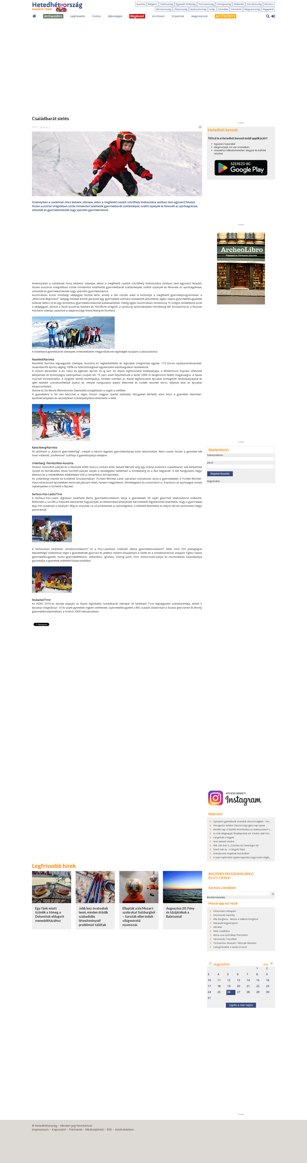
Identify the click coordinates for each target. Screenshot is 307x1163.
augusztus (222, 964)
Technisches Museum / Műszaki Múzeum (234, 943)
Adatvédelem (124, 1130)
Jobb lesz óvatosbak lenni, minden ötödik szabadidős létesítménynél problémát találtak (93, 916)
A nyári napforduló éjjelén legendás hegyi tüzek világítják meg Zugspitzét (250, 857)
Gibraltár (217, 927)
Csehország (166, 4)
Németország (163, 9)
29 (258, 992)
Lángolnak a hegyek (223, 837)
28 (248, 992)
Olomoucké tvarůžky (224, 915)
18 (219, 986)
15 (258, 980)
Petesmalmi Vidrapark (224, 911)
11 (219, 980)
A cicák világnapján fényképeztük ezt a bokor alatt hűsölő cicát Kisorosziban (252, 833)
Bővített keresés (216, 897)
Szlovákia (223, 9)
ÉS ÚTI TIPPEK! (220, 878)
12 (228, 980)
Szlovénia (236, 9)
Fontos (96, 16)
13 (238, 980)
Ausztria (140, 4)
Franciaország (206, 4)
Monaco (269, 4)
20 (238, 986)
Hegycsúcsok (199, 16)
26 (228, 992)
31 (209, 998)
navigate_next (273, 894)
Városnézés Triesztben (225, 939)
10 (209, 980)
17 (209, 986)
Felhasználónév (215, 455)
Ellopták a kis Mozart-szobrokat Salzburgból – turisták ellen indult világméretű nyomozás (138, 916)
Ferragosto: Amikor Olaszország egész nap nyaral (239, 825)
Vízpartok (178, 16)
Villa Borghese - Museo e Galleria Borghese (235, 919)
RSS (109, 1130)
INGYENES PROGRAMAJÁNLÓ (231, 874)
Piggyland (268, 9)
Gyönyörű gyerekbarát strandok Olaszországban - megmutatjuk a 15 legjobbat (254, 821)
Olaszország (180, 9)
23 (267, 986)
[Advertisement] (117, 246)
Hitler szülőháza (221, 931)
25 (219, 992)
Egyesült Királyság (186, 4)
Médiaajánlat (94, 1130)
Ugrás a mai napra (241, 1005)
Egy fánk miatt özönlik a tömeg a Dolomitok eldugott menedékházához (49, 914)
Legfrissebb (77, 16)
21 (248, 986)
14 (248, 980)
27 (238, 992)
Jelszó (210, 462)
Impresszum (40, 1130)
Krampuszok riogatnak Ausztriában (231, 853)
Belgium (152, 4)
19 (228, 986)
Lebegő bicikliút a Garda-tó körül (230, 947)
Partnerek (75, 1130)
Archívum (158, 16)
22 (258, 986)
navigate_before (210, 963)
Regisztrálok (213, 481)
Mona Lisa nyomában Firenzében (230, 935)
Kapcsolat (59, 1130)
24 (209, 992)
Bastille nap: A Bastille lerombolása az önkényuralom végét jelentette (249, 829)
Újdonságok (115, 16)
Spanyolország (198, 9)
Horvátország (254, 4)
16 (267, 980)
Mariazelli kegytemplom (225, 923)
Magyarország (252, 9)
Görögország (224, 4)
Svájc (212, 9)
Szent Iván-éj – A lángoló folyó (229, 849)
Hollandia (239, 4)
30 (267, 992)
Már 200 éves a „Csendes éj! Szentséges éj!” (236, 845)
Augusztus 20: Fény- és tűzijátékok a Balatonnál (180, 912)
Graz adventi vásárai (223, 841)
